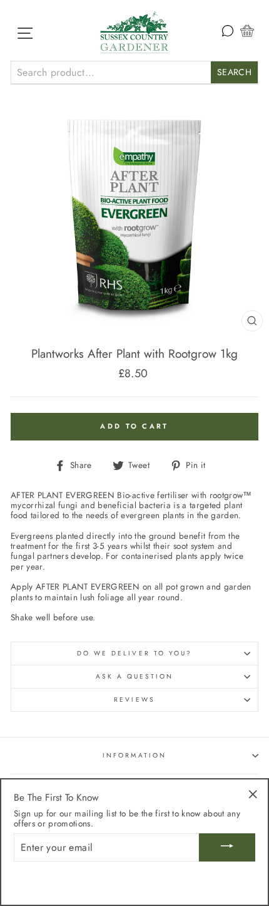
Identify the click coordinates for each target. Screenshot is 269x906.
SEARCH (234, 72)
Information (134, 755)
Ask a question (135, 676)
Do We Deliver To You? (134, 653)
